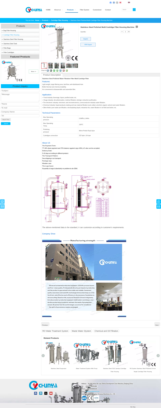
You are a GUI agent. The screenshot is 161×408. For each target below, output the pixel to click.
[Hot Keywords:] (134, 9)
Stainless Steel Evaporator (58, 368)
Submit (6, 123)
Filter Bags (7, 48)
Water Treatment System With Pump (86, 368)
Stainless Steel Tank (10, 43)
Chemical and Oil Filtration (106, 331)
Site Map (132, 407)
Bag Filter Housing (9, 30)
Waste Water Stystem (81, 331)
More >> (33, 71)
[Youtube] (120, 2)
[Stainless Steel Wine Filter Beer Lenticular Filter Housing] (12, 71)
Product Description (52, 75)
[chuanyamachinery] (43, 385)
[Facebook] (110, 2)
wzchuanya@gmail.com (92, 391)
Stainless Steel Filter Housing (13, 39)
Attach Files (5, 119)
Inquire (85, 39)
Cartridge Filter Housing (11, 35)
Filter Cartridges (8, 52)
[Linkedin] (114, 2)
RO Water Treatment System (55, 331)
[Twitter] (117, 2)
